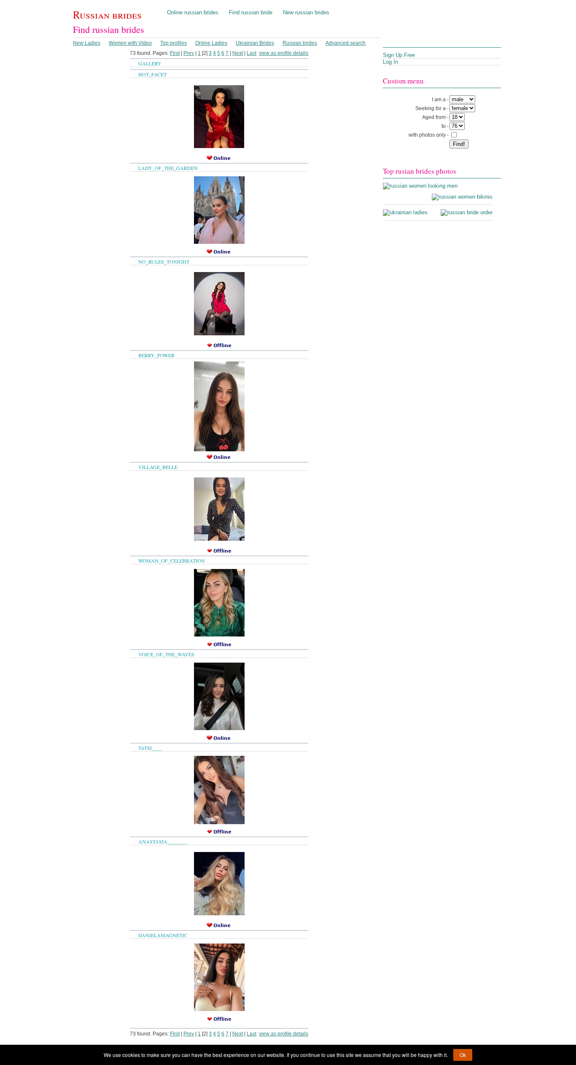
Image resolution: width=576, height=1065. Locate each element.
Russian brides (107, 15)
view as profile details (283, 53)
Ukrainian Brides (255, 43)
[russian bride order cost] (467, 212)
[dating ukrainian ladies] (405, 212)
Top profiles (173, 43)
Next (237, 53)
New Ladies (86, 43)
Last (251, 53)
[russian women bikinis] (462, 197)
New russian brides (306, 12)
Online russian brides (192, 12)
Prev (188, 53)
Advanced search (346, 43)
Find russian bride (250, 12)
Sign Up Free (399, 55)
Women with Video (130, 43)
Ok (463, 1054)
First (175, 53)
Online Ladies (211, 43)
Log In (390, 62)
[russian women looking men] (420, 186)
